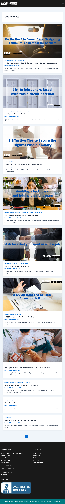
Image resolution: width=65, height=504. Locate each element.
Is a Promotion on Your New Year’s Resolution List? (22, 385)
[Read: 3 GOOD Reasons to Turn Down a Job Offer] (32, 295)
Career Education (19, 382)
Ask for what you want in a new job (16, 266)
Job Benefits (18, 60)
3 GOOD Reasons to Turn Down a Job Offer (19, 317)
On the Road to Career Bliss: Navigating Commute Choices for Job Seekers (30, 63)
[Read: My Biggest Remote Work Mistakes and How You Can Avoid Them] (32, 345)
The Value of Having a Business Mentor (18, 403)
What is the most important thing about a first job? (22, 420)
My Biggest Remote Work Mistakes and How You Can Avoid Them (27, 368)
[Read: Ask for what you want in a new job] (32, 244)
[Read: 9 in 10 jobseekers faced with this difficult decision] (32, 91)
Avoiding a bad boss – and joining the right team (21, 215)
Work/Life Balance (35, 111)
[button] (63, 3)
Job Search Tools (15, 263)
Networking (30, 212)
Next (59, 436)
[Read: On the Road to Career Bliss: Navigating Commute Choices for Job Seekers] (32, 41)
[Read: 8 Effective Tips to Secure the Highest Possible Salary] (32, 142)
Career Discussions (9, 60)
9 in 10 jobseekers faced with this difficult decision (22, 114)
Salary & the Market (26, 111)
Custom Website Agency (30, 501)
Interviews (17, 212)
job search (23, 60)
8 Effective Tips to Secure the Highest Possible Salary (23, 164)
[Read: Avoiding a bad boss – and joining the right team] (32, 193)
